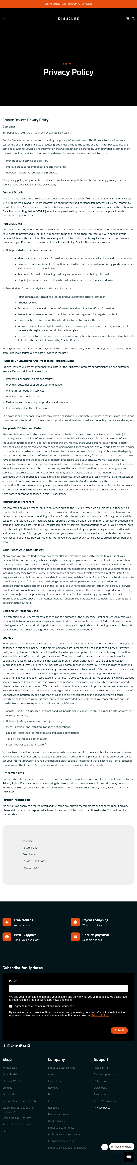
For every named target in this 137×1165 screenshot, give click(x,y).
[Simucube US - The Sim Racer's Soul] (68, 18)
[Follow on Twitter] (16, 1045)
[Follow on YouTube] (24, 1045)
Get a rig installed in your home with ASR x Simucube (68, 4)
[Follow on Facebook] (4, 1045)
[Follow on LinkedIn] (20, 1045)
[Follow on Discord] (28, 1045)
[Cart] (128, 18)
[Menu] (5, 18)
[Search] (133, 18)
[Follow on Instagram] (8, 1045)
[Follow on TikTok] (12, 1045)
